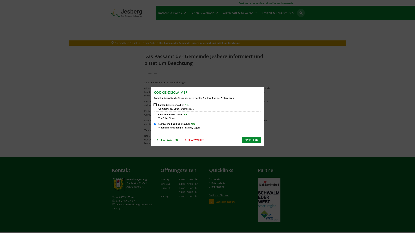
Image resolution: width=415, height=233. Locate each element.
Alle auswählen (167, 140)
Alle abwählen (195, 140)
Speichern (251, 140)
